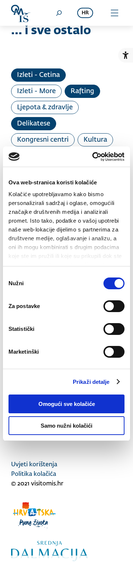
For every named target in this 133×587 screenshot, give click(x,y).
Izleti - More (36, 91)
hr (85, 13)
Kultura (95, 140)
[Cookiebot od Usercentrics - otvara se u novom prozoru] (94, 157)
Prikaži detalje (91, 382)
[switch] (114, 306)
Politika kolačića (33, 474)
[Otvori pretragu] (58, 13)
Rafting (82, 91)
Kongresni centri (43, 140)
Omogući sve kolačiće (66, 404)
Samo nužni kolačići (66, 425)
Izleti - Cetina (38, 75)
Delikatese (33, 123)
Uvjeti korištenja (34, 465)
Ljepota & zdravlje (45, 107)
